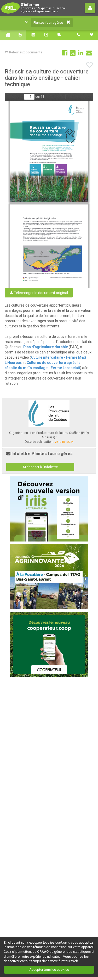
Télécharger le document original (40, 293)
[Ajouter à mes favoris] (89, 65)
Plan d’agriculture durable (45, 347)
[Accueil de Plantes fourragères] (6, 35)
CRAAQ (43, 952)
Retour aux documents (25, 52)
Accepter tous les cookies (49, 970)
